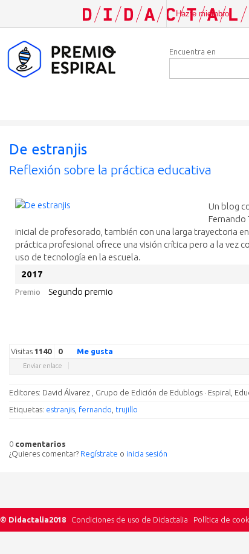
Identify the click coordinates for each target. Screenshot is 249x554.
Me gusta (95, 351)
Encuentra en (192, 51)
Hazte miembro (202, 13)
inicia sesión (146, 453)
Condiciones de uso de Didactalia (129, 519)
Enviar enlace (42, 365)
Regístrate (99, 453)
